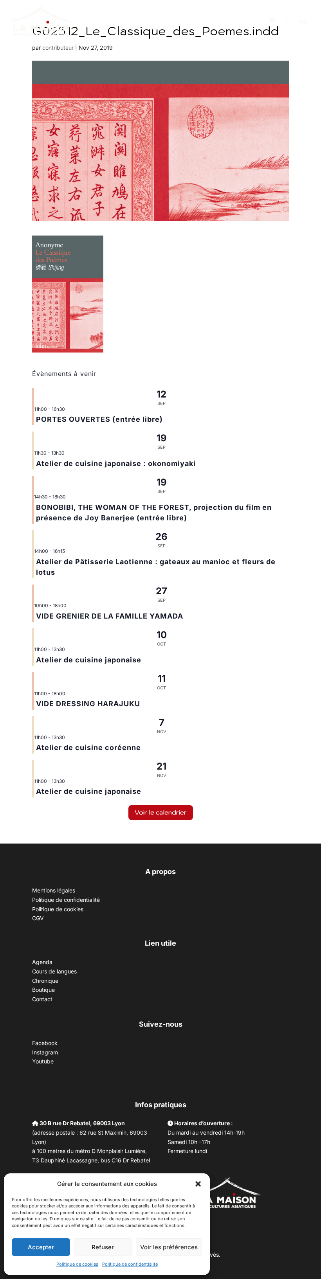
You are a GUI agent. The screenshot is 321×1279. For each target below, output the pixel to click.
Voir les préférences (169, 1247)
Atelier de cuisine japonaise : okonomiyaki (116, 463)
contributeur (58, 47)
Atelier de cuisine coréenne (88, 747)
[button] (198, 1184)
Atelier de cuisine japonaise (89, 660)
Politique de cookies (77, 1264)
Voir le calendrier (161, 812)
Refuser (103, 1247)
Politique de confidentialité (130, 1264)
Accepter (41, 1247)
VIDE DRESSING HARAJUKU (88, 704)
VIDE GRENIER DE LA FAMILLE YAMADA (109, 616)
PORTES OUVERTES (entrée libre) (99, 419)
